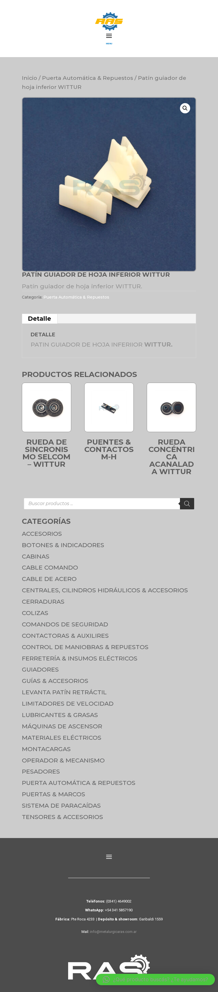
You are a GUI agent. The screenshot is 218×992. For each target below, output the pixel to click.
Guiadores (40, 669)
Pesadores (41, 771)
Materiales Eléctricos (61, 737)
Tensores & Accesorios (62, 816)
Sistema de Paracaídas (61, 805)
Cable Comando (50, 567)
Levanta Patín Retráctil (64, 692)
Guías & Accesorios (55, 680)
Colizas (35, 612)
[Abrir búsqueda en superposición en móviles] (109, 503)
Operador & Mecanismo (63, 760)
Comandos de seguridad (65, 624)
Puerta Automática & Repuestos (87, 77)
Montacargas (46, 749)
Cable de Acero (49, 578)
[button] (185, 108)
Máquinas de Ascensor (62, 726)
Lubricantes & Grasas (60, 714)
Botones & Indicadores (63, 545)
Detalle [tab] (39, 318)
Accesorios (42, 533)
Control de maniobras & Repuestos (85, 647)
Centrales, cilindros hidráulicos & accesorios (105, 590)
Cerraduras (43, 601)
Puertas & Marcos (53, 794)
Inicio (29, 77)
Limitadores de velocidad (68, 703)
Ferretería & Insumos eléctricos (79, 658)
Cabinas (35, 556)
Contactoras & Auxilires (65, 635)
